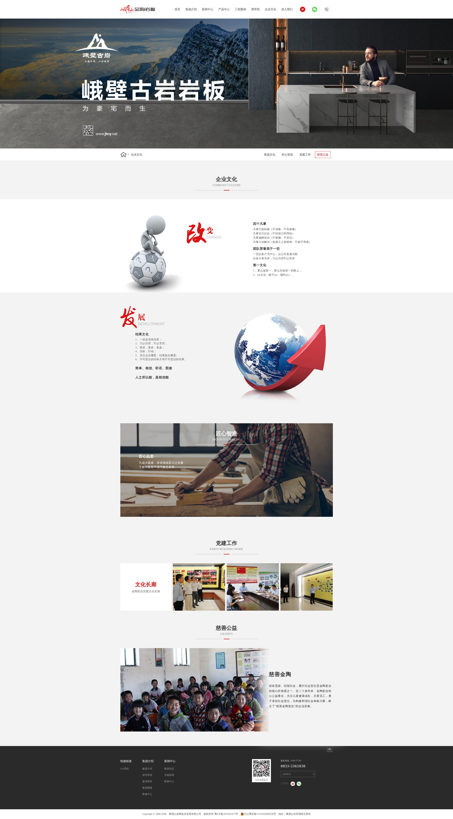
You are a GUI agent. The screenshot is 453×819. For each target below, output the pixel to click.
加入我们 (287, 9)
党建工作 (305, 154)
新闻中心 (207, 9)
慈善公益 (322, 154)
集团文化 (269, 154)
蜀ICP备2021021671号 (226, 814)
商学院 (255, 9)
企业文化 (270, 9)
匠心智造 (287, 154)
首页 (177, 9)
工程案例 (240, 9)
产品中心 (224, 9)
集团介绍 (191, 9)
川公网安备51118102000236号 (260, 814)
